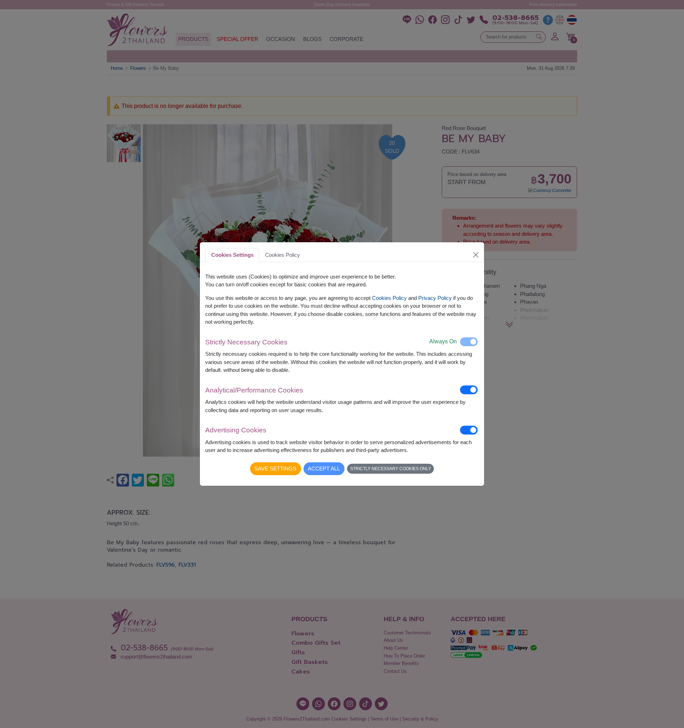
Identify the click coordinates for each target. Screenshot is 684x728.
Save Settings (275, 469)
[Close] (476, 254)
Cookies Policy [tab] (282, 255)
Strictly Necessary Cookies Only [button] (390, 468)
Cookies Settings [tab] (232, 255)
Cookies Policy (389, 298)
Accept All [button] (324, 469)
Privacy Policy (435, 298)
